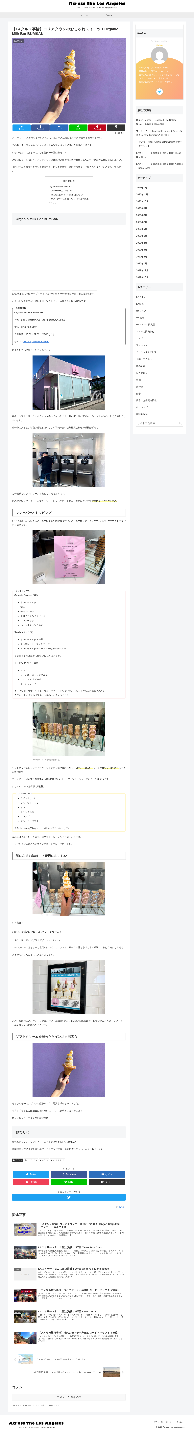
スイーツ (44, 1160)
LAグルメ (18, 1160)
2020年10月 (142, 201)
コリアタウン (32, 1160)
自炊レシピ (142, 407)
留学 (138, 393)
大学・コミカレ (144, 359)
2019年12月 (142, 270)
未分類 (139, 386)
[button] (180, 423)
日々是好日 (142, 373)
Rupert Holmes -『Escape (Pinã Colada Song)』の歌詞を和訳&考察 (156, 122)
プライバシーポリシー (164, 1422)
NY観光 (140, 317)
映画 (138, 380)
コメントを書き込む (69, 1396)
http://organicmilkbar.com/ (36, 341)
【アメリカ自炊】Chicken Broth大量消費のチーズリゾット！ (159, 144)
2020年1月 (141, 263)
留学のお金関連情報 (146, 400)
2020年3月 (141, 250)
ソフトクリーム (58, 1160)
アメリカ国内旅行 (145, 331)
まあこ (160, 44)
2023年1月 (141, 187)
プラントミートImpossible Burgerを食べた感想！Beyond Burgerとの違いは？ (159, 133)
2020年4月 (141, 243)
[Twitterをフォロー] (69, 1197)
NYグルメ (141, 311)
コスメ (139, 338)
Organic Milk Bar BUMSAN (60, 186)
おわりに (53, 203)
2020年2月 (141, 256)
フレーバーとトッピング (62, 190)
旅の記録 (140, 366)
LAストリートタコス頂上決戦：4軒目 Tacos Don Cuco (158, 155)
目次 (65, 181)
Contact (180, 1422)
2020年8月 (141, 215)
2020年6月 (141, 229)
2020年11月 (142, 194)
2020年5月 (141, 236)
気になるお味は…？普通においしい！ (68, 195)
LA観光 (140, 304)
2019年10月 (142, 277)
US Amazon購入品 (145, 324)
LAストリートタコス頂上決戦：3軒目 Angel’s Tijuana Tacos (159, 166)
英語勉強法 (142, 414)
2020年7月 (141, 222)
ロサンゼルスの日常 (146, 352)
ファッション (143, 345)
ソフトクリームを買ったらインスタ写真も (70, 199)
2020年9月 (141, 208)
